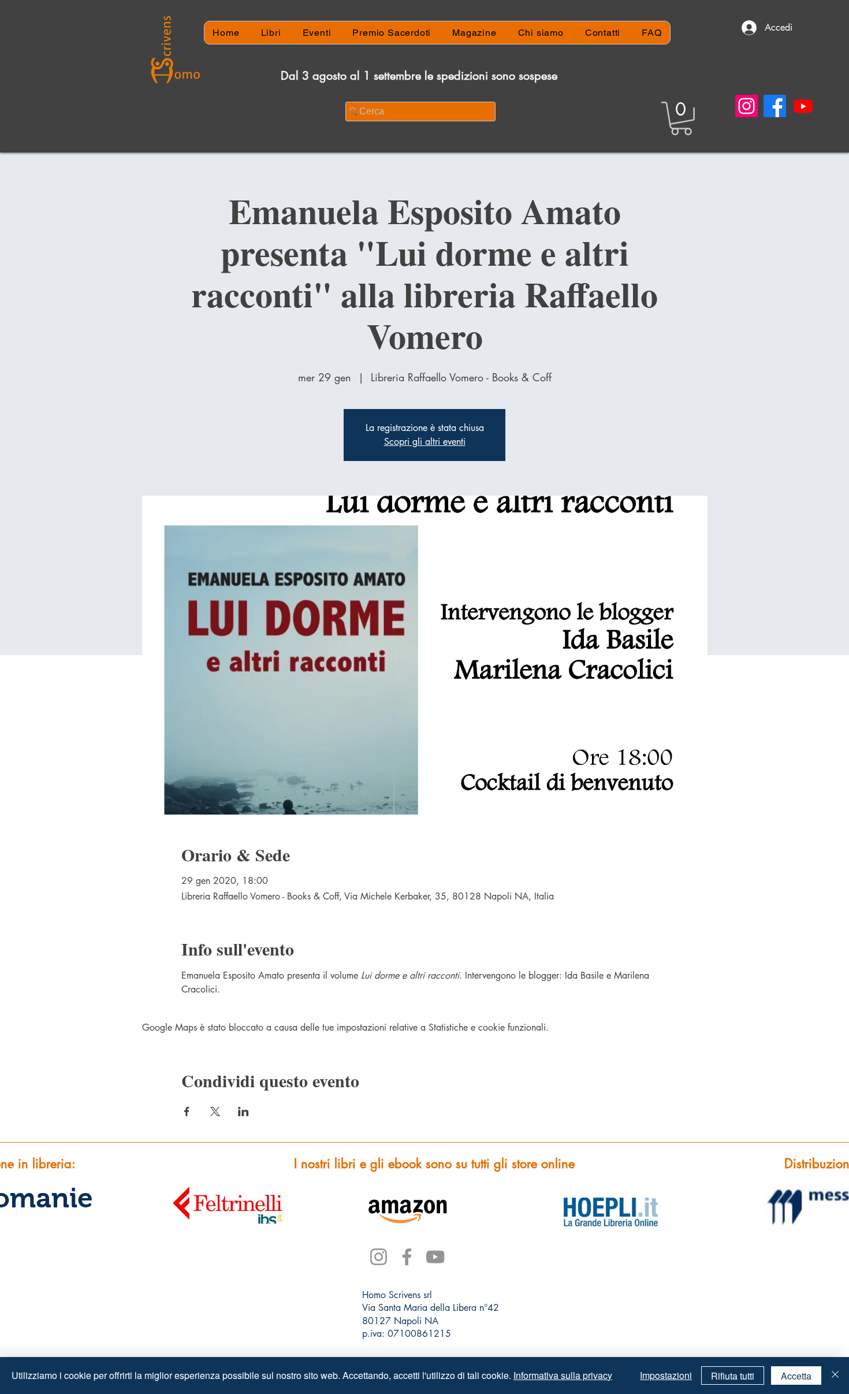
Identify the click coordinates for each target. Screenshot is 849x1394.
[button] (681, 118)
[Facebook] (775, 106)
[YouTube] (435, 1257)
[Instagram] (746, 106)
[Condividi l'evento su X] (215, 1111)
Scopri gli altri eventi (425, 442)
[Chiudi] (835, 1375)
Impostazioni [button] (666, 1375)
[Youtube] (803, 106)
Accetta (796, 1375)
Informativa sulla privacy (562, 1375)
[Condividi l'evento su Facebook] (186, 1111)
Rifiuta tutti (732, 1375)
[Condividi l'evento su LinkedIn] (243, 1111)
